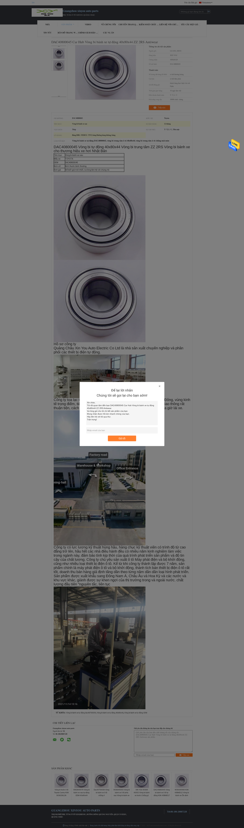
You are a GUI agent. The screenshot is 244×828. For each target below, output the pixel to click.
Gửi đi (122, 438)
